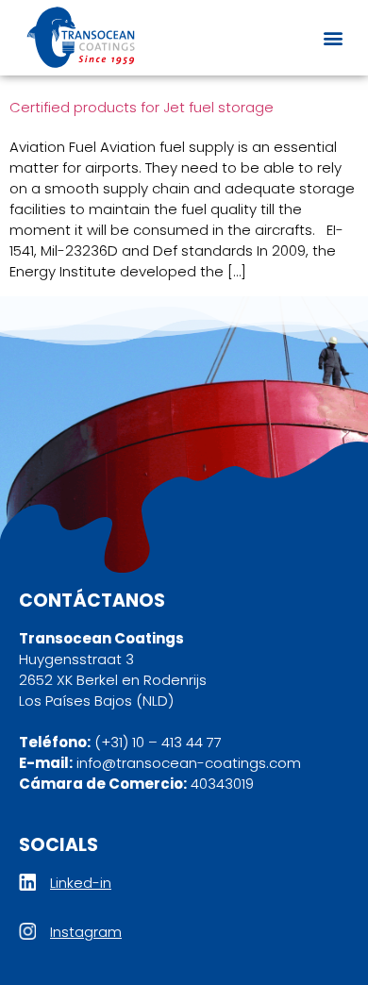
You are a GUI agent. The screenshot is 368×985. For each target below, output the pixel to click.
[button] (332, 38)
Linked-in (80, 883)
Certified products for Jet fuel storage (141, 107)
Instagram (86, 932)
